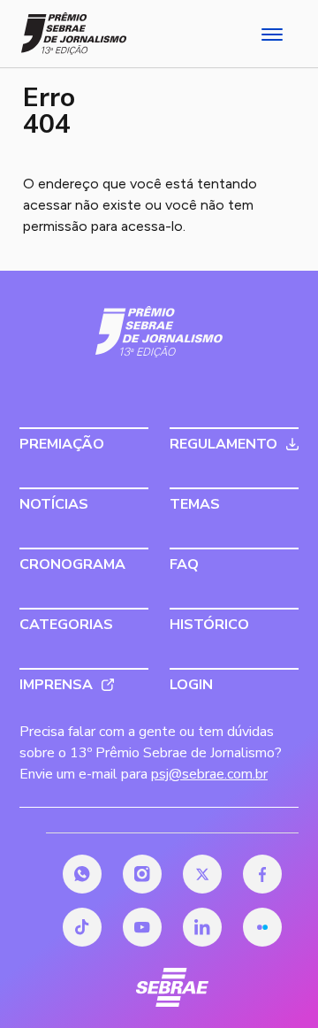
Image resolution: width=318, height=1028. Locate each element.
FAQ (184, 564)
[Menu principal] (270, 33)
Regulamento (223, 444)
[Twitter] (202, 874)
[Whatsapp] (82, 874)
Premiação (61, 444)
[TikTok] (82, 927)
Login (191, 684)
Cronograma (72, 564)
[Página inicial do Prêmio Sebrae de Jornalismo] (74, 33)
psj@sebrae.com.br (209, 774)
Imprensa (56, 684)
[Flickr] (262, 927)
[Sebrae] (159, 331)
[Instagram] (142, 874)
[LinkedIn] (202, 927)
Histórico (209, 624)
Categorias (66, 624)
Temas (195, 504)
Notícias (53, 504)
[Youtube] (142, 927)
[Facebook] (262, 874)
